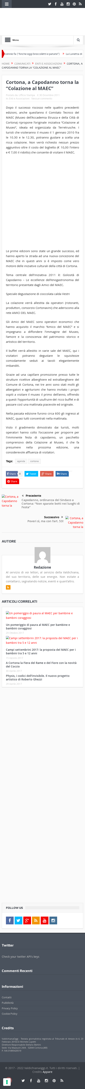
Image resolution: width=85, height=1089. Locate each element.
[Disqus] (42, 743)
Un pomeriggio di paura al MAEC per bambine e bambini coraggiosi (38, 626)
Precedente (33, 495)
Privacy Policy (10, 1008)
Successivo (51, 517)
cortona (34, 461)
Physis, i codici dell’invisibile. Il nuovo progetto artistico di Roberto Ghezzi (38, 677)
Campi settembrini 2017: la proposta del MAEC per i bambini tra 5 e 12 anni (41, 651)
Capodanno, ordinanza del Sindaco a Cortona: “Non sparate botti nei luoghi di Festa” (51, 503)
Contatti (6, 997)
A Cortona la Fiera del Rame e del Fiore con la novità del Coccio (41, 664)
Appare (47, 1072)
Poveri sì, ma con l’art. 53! (45, 521)
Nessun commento (41, 98)
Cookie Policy (9, 1013)
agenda (21, 461)
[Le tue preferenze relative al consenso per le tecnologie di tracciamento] (7, 1082)
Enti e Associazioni (19, 98)
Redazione (42, 567)
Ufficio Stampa (27, 95)
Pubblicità (7, 1002)
